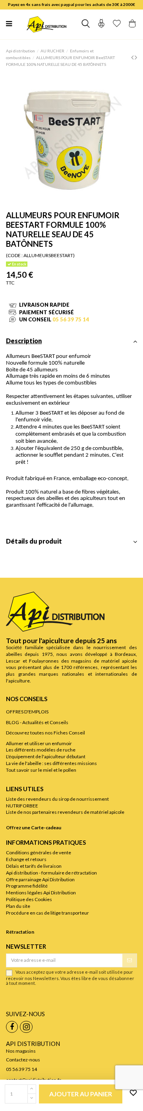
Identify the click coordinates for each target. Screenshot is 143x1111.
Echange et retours (26, 859)
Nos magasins (21, 1051)
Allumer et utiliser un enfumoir (39, 743)
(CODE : (14, 255)
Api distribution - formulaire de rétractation (51, 873)
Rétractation (20, 932)
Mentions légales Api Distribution (41, 893)
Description (24, 341)
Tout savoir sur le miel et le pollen (41, 770)
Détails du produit (34, 541)
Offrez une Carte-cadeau (33, 827)
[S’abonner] (129, 960)
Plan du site (18, 906)
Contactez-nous (23, 1060)
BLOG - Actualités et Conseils (37, 722)
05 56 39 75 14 (70, 319)
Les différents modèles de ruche (40, 750)
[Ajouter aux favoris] (131, 1093)
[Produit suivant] (136, 57)
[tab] (71, 343)
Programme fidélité (27, 886)
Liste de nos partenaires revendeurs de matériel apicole (65, 812)
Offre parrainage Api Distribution (40, 879)
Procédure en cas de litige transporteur (47, 913)
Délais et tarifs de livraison (34, 866)
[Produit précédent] (133, 57)
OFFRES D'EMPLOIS (27, 712)
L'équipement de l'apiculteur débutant (45, 756)
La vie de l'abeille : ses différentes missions (51, 763)
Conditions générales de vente (38, 852)
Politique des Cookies (29, 899)
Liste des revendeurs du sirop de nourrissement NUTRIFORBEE (57, 802)
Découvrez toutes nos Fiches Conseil (45, 733)
